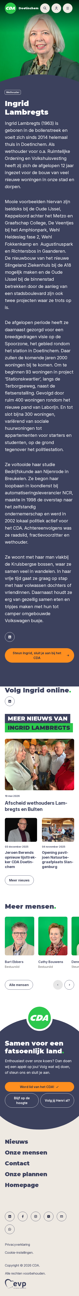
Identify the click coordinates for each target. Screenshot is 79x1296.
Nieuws (16, 1141)
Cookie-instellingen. (19, 1253)
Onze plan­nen (26, 1174)
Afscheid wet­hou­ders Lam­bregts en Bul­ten (36, 806)
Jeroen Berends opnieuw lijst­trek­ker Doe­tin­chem (20, 859)
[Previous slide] (58, 985)
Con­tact (17, 1163)
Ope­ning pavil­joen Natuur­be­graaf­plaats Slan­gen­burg (57, 859)
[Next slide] (69, 985)
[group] (19, 943)
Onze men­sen (26, 1152)
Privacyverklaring (17, 1245)
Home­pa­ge (22, 1185)
